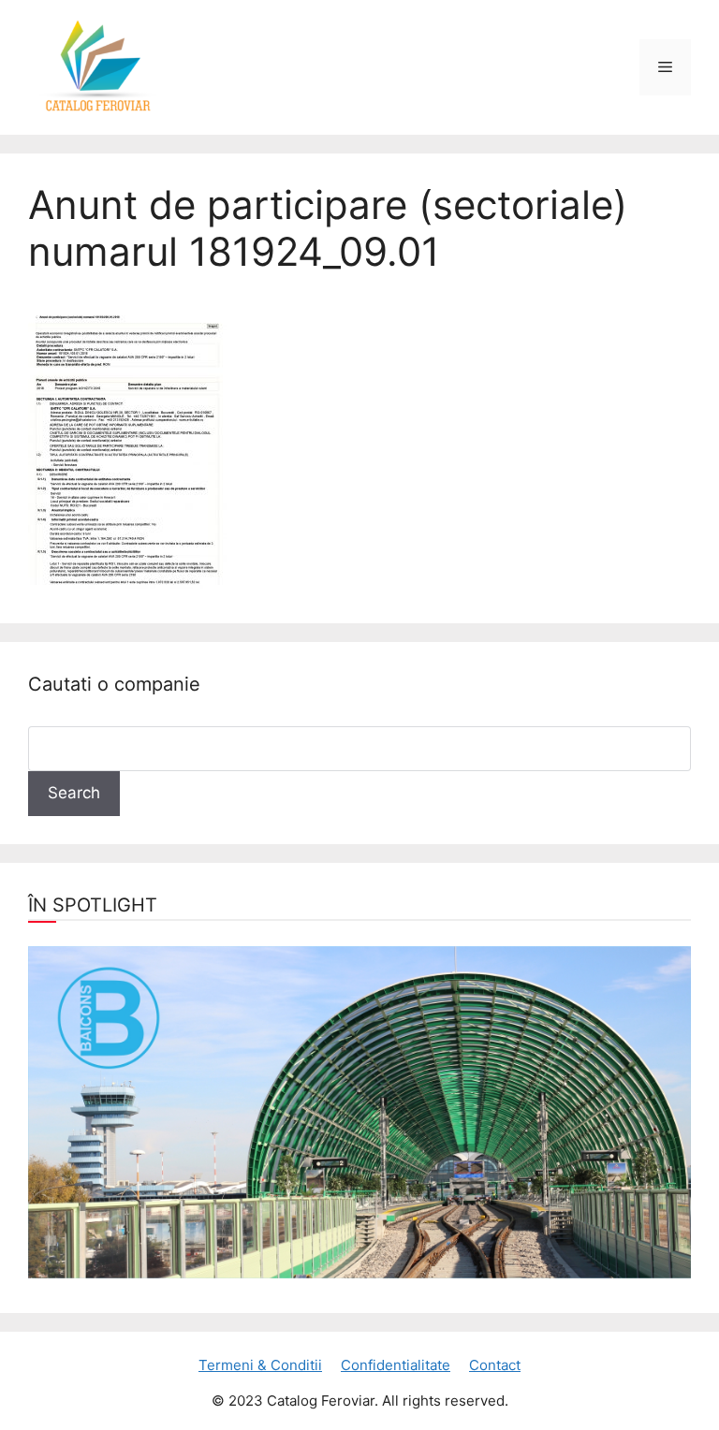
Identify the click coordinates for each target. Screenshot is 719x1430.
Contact (495, 1365)
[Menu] (665, 67)
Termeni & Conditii (260, 1365)
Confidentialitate (395, 1365)
